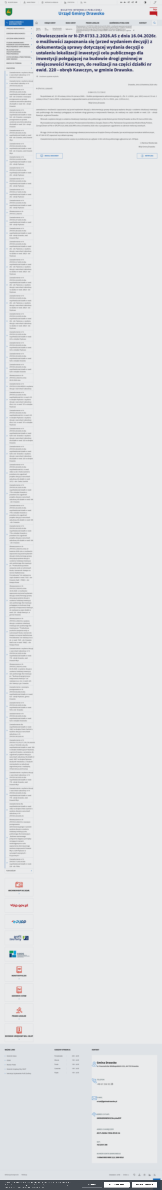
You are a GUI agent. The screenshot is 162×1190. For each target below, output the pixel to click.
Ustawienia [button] (92, 1185)
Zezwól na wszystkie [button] (144, 1185)
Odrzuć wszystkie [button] (116, 1185)
